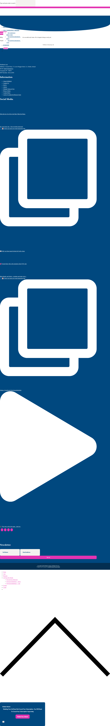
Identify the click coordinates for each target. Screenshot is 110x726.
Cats (5, 24)
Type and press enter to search (7, 3)
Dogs (5, 21)
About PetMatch (7, 81)
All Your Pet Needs (11, 30)
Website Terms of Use (8, 89)
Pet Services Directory (10, 34)
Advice (5, 87)
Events (6, 45)
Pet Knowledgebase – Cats (13, 41)
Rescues (6, 27)
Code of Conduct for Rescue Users (12, 94)
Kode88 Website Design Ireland (54, 566)
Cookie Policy (6, 93)
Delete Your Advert (22, 716)
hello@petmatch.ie (8, 68)
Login (5, 48)
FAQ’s (5, 85)
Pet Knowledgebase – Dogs (13, 37)
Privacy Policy (7, 91)
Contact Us (6, 83)
